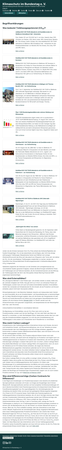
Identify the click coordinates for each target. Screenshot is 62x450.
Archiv (25, 436)
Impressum (6, 436)
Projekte (47, 10)
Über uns (38, 10)
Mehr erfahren (20, 51)
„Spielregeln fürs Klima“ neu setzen (27, 226)
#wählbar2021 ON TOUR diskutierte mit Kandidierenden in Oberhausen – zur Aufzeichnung (34, 143)
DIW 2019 (35, 426)
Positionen (6, 10)
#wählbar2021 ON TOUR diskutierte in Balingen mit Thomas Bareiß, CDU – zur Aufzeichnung (34, 85)
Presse (30, 10)
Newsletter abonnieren (51, 436)
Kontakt (20, 436)
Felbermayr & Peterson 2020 (31, 372)
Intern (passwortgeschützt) (35, 436)
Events (23, 10)
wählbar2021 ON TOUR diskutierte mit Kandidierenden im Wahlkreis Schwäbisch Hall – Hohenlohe (34, 33)
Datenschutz (13, 436)
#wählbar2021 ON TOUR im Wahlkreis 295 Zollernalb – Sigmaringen (33, 199)
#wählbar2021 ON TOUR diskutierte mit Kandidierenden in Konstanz (34, 59)
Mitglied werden (8, 438)
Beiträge (14, 10)
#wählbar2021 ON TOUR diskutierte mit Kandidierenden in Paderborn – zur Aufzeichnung (34, 171)
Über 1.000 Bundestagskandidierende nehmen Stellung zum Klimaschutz (35, 113)
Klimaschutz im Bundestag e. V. (24, 4)
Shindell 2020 (28, 300)
